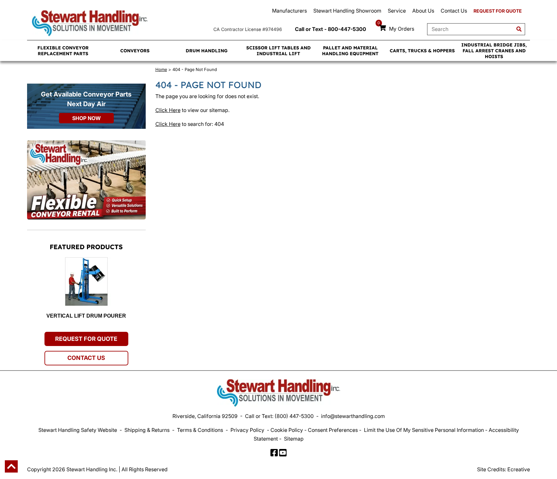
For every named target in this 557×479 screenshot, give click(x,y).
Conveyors (135, 51)
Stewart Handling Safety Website (77, 430)
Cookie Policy (286, 430)
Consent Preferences (333, 430)
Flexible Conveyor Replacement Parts (63, 50)
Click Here (168, 110)
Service (397, 10)
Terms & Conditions (200, 430)
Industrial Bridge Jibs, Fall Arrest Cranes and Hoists (494, 51)
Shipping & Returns (147, 430)
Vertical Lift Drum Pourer (86, 316)
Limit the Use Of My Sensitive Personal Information (424, 430)
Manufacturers (289, 10)
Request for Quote (498, 11)
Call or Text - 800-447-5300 (330, 29)
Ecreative (518, 469)
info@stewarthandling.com (353, 416)
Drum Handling (207, 51)
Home (161, 69)
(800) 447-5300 (294, 416)
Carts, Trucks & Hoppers (422, 51)
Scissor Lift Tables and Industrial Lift (278, 50)
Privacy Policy (247, 430)
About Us (423, 10)
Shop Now (86, 118)
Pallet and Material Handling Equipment (350, 50)
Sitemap (294, 438)
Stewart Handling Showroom (347, 10)
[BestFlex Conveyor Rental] (86, 179)
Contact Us (454, 10)
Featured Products (86, 247)
